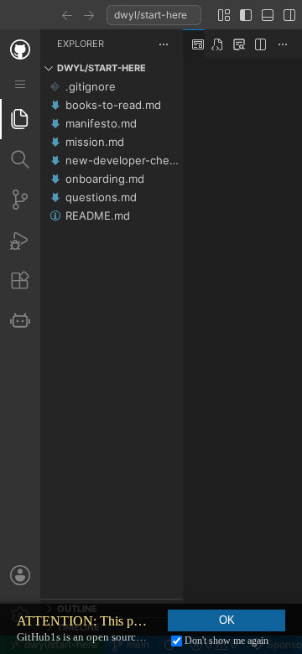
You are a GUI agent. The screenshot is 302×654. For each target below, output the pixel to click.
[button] (67, 15)
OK (227, 620)
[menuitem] (20, 84)
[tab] (20, 119)
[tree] (111, 338)
